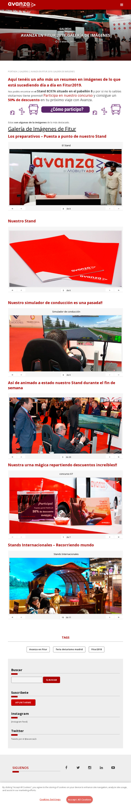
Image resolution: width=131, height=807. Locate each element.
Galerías (65, 29)
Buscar (52, 679)
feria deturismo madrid (69, 649)
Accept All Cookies (79, 799)
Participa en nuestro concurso (68, 95)
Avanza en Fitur (38, 649)
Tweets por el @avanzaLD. (24, 738)
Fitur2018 (96, 649)
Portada (12, 71)
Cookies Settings (50, 799)
